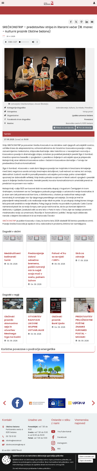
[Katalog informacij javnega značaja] (37, 403)
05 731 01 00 (11, 436)
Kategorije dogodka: (16, 108)
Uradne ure (35, 419)
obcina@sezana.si (13, 440)
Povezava (88, 119)
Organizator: (13, 115)
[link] (70, 22)
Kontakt (6, 419)
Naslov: (10, 123)
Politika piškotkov (44, 468)
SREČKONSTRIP (9, 220)
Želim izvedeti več (86, 456)
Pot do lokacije (85, 127)
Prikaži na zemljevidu (64, 127)
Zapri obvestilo (85, 460)
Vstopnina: (12, 111)
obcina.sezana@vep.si (15, 444)
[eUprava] (76, 403)
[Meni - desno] (94, 2)
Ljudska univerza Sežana (82, 115)
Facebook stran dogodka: (19, 119)
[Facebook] (17, 403)
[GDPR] (57, 403)
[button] (4, 403)
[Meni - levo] (2, 2)
